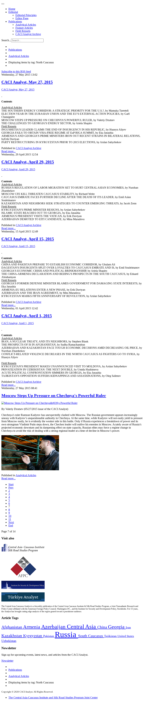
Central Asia (82, 626)
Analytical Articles (25, 24)
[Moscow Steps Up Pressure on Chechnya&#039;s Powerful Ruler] (39, 403)
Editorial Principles (26, 15)
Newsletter (7, 660)
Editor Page (21, 18)
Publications (15, 21)
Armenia (32, 627)
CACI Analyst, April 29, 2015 (27, 162)
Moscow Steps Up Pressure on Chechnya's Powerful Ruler (53, 395)
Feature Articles (24, 27)
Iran (128, 627)
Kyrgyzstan (33, 636)
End (10, 525)
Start (11, 484)
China (102, 627)
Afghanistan (12, 627)
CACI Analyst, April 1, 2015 (26, 315)
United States (125, 636)
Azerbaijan (54, 627)
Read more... (8, 151)
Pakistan (49, 636)
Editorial (13, 12)
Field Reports (22, 30)
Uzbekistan (8, 641)
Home (11, 8)
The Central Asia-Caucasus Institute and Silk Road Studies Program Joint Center (53, 697)
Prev (11, 487)
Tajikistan (110, 636)
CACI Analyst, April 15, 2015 (27, 239)
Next (11, 522)
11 (9, 519)
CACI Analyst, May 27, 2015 (27, 82)
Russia (66, 634)
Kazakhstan (12, 635)
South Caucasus (91, 636)
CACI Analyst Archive (28, 34)
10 (9, 515)
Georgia (117, 627)
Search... (6, 40)
